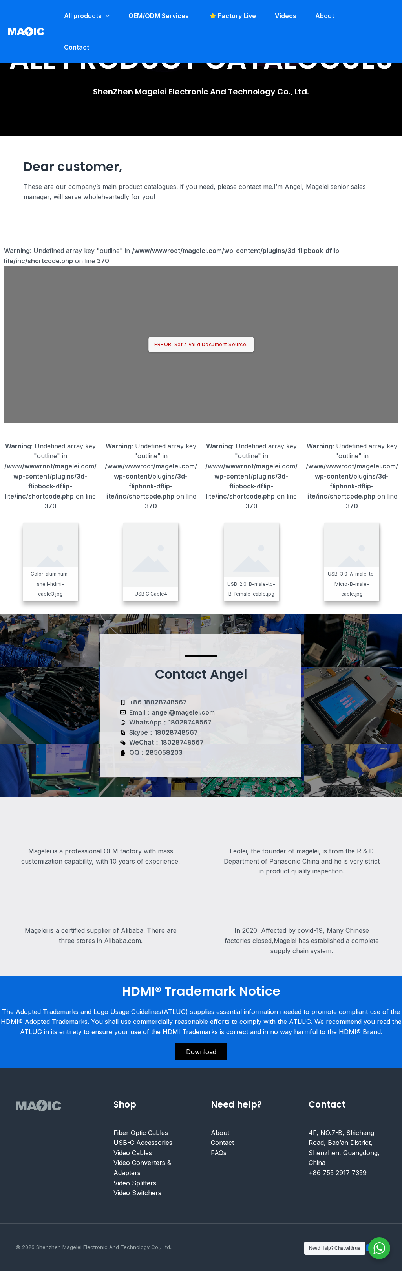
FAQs (219, 1153)
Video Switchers (137, 1193)
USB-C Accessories (142, 1142)
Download (201, 1052)
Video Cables (132, 1153)
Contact (222, 1142)
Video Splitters (134, 1183)
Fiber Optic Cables (140, 1133)
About (220, 1133)
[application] (106, 15)
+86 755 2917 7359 (338, 1173)
